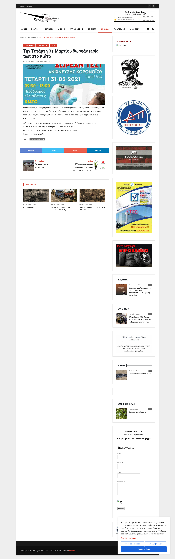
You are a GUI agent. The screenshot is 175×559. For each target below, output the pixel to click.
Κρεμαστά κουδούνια (137, 412)
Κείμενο (120, 481)
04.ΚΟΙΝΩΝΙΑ (31, 37)
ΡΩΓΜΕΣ (121, 365)
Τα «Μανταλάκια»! (124, 41)
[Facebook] (153, 6)
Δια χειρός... (123, 280)
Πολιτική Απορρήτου (130, 538)
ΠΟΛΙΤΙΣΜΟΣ (119, 29)
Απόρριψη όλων (155, 544)
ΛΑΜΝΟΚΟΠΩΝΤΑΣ (126, 404)
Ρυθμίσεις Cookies (132, 544)
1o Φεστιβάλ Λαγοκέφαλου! (140, 374)
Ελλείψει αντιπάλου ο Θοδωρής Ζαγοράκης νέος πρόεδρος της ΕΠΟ (83, 166)
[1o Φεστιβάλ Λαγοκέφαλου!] (121, 375)
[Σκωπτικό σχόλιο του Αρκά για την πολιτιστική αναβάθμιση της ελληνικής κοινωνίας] (121, 289)
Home (22, 37)
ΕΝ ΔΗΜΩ (92, 29)
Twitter (53, 150)
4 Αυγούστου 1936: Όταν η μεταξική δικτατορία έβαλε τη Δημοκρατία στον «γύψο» (140, 319)
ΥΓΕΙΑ (53, 46)
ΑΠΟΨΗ (61, 29)
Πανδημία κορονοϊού (37, 139)
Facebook (31, 150)
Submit (121, 509)
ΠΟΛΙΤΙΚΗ (35, 29)
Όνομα (119, 453)
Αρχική (24, 29)
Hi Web (72, 550)
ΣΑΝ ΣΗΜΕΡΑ (123, 309)
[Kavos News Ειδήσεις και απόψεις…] (41, 17)
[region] (144, 535)
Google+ (75, 150)
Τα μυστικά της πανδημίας (41, 164)
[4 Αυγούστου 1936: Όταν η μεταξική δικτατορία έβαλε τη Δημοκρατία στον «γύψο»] (121, 318)
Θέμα (119, 472)
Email (119, 463)
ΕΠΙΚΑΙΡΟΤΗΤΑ (42, 46)
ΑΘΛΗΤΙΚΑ (134, 29)
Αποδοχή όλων (144, 549)
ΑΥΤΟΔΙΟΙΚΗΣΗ (76, 29)
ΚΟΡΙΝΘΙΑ (49, 29)
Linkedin (98, 150)
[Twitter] (149, 6)
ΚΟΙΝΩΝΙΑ (104, 29)
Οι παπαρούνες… (30, 207)
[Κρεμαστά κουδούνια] (121, 413)
